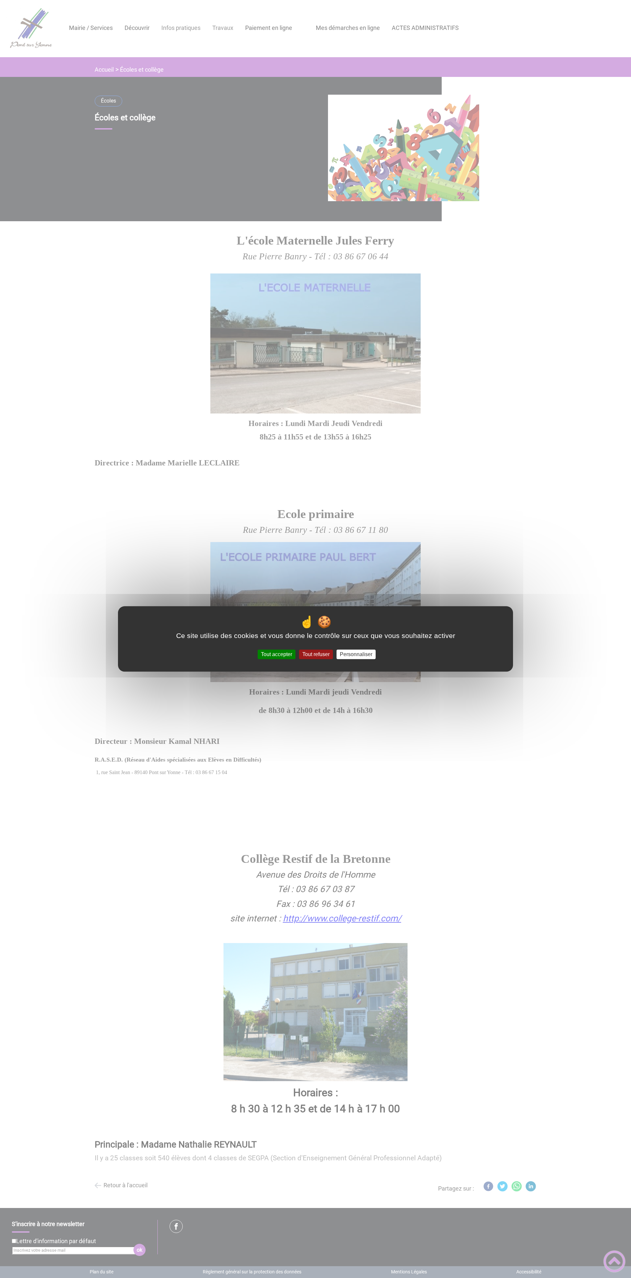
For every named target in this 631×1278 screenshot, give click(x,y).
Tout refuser (316, 654)
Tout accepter (276, 654)
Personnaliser (356, 654)
